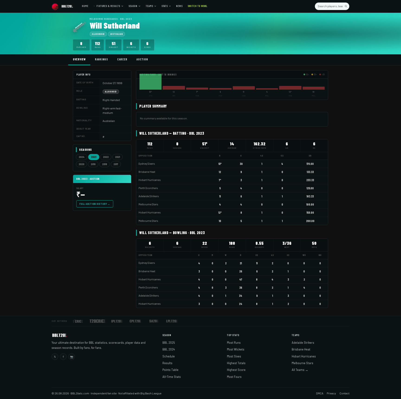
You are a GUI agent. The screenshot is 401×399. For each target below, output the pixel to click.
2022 (106, 156)
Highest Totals (236, 363)
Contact (344, 393)
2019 (93, 164)
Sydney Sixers (147, 163)
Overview (79, 59)
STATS (165, 5)
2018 (104, 164)
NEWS (179, 5)
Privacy (331, 393)
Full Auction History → (94, 203)
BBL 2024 (168, 349)
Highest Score (236, 370)
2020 (81, 164)
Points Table (170, 370)
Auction (142, 59)
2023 (94, 156)
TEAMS (149, 5)
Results (167, 363)
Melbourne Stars (148, 204)
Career (122, 59)
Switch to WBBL (197, 5)
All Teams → (300, 370)
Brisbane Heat (147, 171)
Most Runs (234, 342)
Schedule (168, 356)
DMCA (319, 393)
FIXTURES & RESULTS (108, 5)
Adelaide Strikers (149, 196)
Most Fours (234, 377)
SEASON (133, 5)
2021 (117, 156)
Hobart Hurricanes (150, 179)
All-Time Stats (171, 377)
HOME (85, 5)
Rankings (101, 59)
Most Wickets (235, 349)
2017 (115, 164)
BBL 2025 (168, 342)
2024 (81, 156)
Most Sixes (234, 356)
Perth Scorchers (148, 188)
